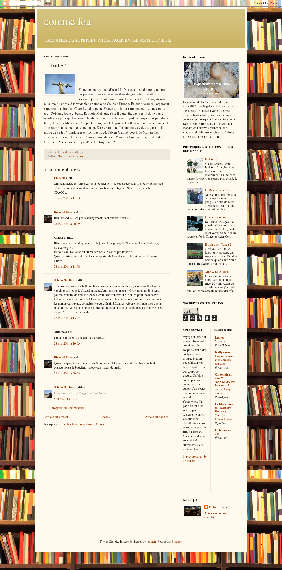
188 (217, 434)
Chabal (61, 156)
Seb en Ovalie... (64, 280)
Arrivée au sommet (217, 271)
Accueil (106, 417)
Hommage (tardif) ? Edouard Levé (223, 415)
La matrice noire (215, 217)
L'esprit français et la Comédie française (224, 359)
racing (79, 156)
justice (70, 156)
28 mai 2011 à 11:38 (67, 266)
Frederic (59, 177)
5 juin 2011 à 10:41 (66, 399)
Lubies (219, 337)
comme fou (67, 21)
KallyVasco (222, 352)
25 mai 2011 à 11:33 (67, 198)
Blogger (176, 541)
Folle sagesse (223, 430)
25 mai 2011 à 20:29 (67, 224)
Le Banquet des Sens (218, 190)
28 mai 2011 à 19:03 (67, 343)
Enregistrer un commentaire (67, 408)
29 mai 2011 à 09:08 (67, 373)
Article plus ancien (157, 417)
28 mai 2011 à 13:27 (67, 318)
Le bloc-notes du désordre (224, 406)
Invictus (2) (212, 159)
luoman (151, 541)
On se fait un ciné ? (223, 376)
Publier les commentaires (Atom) (83, 424)
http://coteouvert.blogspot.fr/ (195, 458)
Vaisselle (220, 341)
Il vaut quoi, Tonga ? (218, 244)
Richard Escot (63, 212)
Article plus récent (56, 417)
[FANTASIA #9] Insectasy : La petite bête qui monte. (225, 387)
